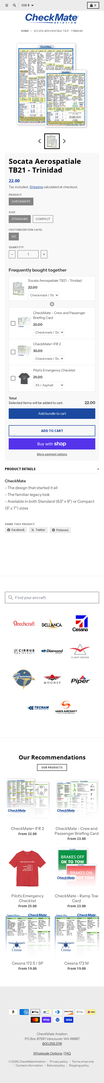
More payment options (52, 454)
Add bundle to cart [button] (52, 413)
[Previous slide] (40, 141)
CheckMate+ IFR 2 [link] (47, 344)
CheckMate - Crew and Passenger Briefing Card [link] (59, 315)
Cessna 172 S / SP (27, 963)
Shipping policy (79, 1065)
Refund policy (56, 1065)
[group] (52, 141)
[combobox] (52, 597)
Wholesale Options (47, 1053)
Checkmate (21, 201)
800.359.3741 (52, 1043)
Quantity (16, 247)
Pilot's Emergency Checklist (27, 898)
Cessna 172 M (76, 963)
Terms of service (83, 1061)
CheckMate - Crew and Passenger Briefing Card (77, 831)
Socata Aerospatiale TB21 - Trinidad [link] (55, 280)
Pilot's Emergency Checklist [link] (54, 370)
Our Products (52, 767)
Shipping (36, 187)
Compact (43, 219)
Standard (20, 219)
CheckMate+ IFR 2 (27, 828)
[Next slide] (64, 141)
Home (25, 31)
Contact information (29, 1065)
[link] (18, 288)
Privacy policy (59, 1061)
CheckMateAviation (32, 1061)
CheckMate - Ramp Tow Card (76, 898)
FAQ (67, 1053)
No (14, 236)
